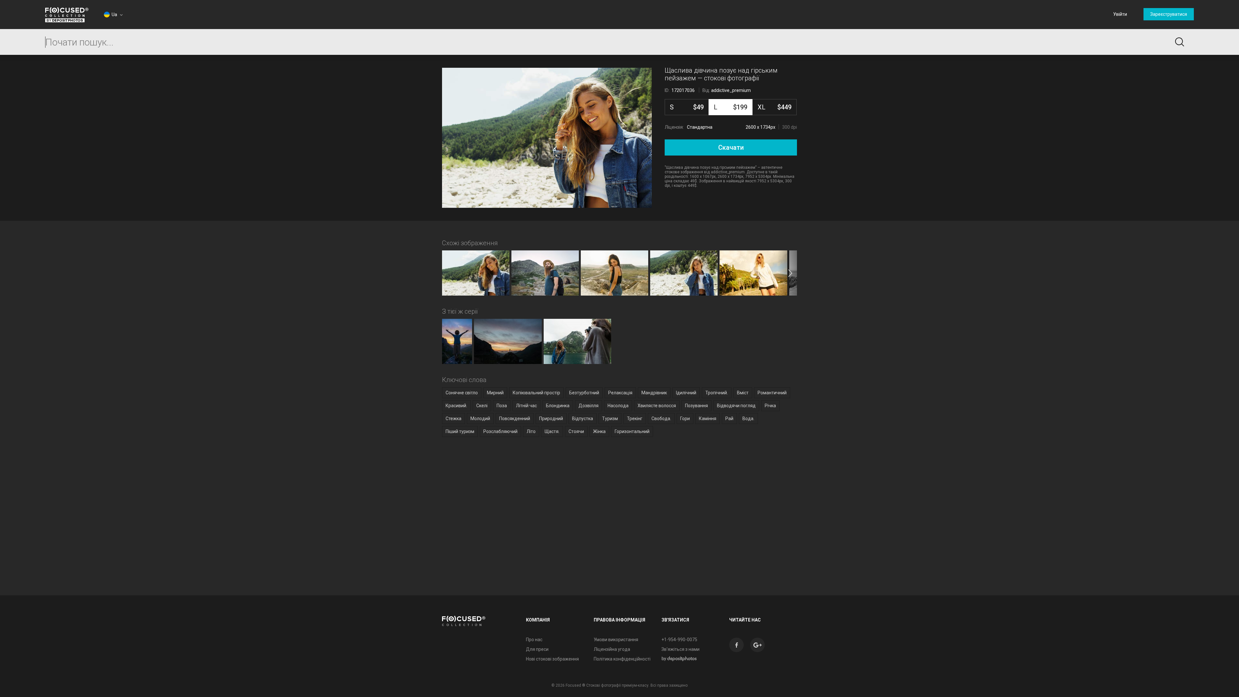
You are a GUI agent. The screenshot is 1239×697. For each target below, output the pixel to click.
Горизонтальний (632, 431)
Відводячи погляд (736, 405)
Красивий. (456, 405)
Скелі (482, 405)
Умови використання (616, 639)
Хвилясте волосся (657, 405)
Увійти (1120, 14)
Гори (685, 418)
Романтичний (772, 392)
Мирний (495, 392)
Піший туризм (460, 431)
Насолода (618, 405)
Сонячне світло (462, 392)
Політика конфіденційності (622, 659)
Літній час (526, 405)
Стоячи (576, 431)
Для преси (537, 649)
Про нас (534, 639)
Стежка (453, 418)
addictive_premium (731, 90)
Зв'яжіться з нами (680, 649)
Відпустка (582, 418)
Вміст (743, 392)
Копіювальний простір (536, 392)
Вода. (748, 418)
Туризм (610, 418)
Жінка (599, 431)
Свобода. (661, 418)
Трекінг (634, 418)
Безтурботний (584, 392)
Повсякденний (514, 418)
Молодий (480, 418)
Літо (531, 431)
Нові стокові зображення (552, 659)
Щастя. (552, 431)
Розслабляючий (500, 431)
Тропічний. (716, 392)
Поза (502, 405)
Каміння (707, 418)
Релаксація (620, 392)
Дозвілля (589, 405)
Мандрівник (654, 392)
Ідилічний (686, 392)
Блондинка (557, 405)
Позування (696, 405)
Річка (770, 405)
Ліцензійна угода (612, 649)
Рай (729, 418)
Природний (551, 418)
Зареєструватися (1168, 14)
